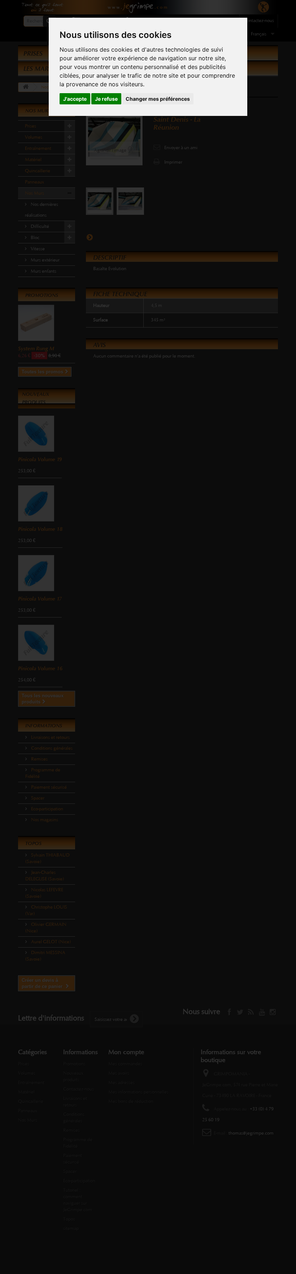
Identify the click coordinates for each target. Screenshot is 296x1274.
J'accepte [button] (75, 99)
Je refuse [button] (106, 99)
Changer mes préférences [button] (158, 99)
